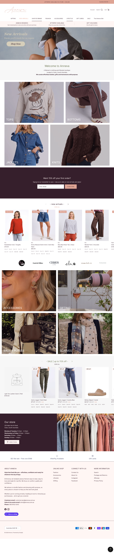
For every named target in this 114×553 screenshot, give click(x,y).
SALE (88, 18)
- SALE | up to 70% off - (57, 361)
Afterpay (96, 478)
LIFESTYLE (70, 18)
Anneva (10, 532)
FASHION (48, 18)
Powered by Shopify (18, 532)
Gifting (55, 481)
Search (96, 472)
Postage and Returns (100, 475)
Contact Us (74, 472)
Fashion (55, 472)
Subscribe (70, 186)
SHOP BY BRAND (37, 18)
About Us (74, 475)
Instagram (74, 478)
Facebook (74, 481)
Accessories (57, 475)
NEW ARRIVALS (23, 18)
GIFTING (13, 18)
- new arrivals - (57, 204)
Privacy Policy (98, 481)
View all (57, 207)
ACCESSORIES (58, 18)
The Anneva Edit (98, 18)
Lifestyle (56, 478)
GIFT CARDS (80, 18)
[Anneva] (15, 10)
